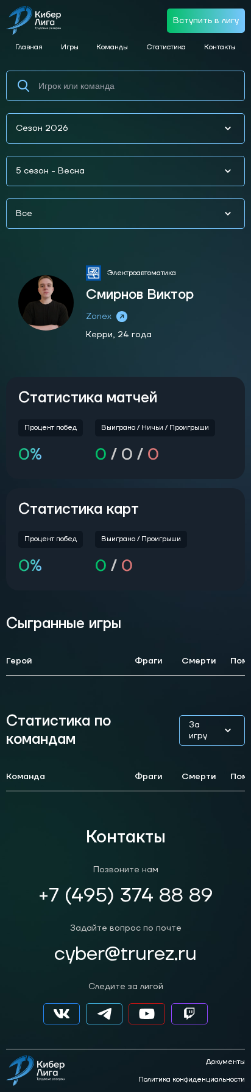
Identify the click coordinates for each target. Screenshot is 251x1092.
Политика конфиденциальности (191, 1080)
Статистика (166, 47)
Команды (112, 47)
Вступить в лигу (206, 20)
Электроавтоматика (141, 273)
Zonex (98, 316)
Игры (70, 47)
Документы (225, 1062)
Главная (29, 47)
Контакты (220, 47)
